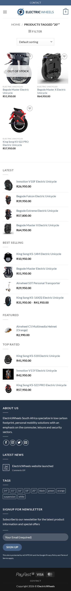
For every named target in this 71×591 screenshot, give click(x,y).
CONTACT (35, 2)
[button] (5, 11)
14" (6, 490)
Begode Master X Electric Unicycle (51, 91)
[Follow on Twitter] (19, 443)
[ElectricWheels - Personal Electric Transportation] (35, 12)
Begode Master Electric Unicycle (16, 91)
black (42, 490)
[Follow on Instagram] (13, 443)
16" (20, 490)
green (51, 490)
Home (15, 24)
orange (61, 490)
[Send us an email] (26, 443)
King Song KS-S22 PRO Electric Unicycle (16, 143)
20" (34, 490)
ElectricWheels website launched (32, 466)
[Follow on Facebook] (6, 443)
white (21, 496)
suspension (9, 496)
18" (27, 490)
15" (13, 490)
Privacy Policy (51, 555)
